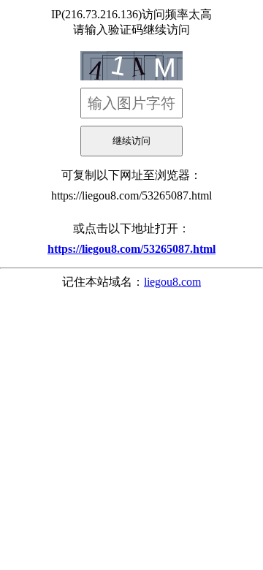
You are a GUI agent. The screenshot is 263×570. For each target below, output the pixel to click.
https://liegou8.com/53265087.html (131, 195)
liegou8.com (172, 282)
